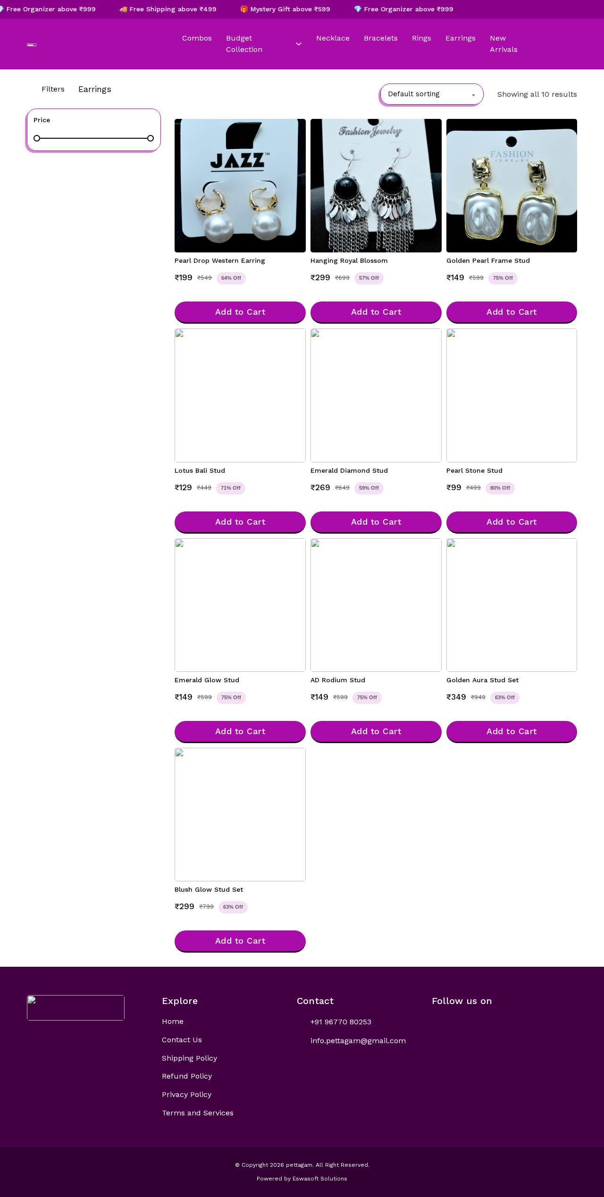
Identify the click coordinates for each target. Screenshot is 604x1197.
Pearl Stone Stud (474, 470)
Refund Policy (187, 1075)
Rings (421, 37)
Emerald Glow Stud (207, 680)
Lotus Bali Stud (200, 470)
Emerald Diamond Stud (349, 470)
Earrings (460, 37)
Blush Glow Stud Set (209, 889)
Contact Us (182, 1039)
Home (173, 1021)
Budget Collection (244, 43)
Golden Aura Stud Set (482, 680)
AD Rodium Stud (337, 680)
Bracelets (381, 37)
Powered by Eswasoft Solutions (302, 1178)
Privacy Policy (186, 1094)
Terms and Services (198, 1112)
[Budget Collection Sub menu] (298, 44)
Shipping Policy (189, 1058)
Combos (197, 37)
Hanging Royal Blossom (349, 260)
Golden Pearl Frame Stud (488, 260)
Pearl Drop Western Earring (220, 260)
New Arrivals (504, 43)
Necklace (333, 37)
